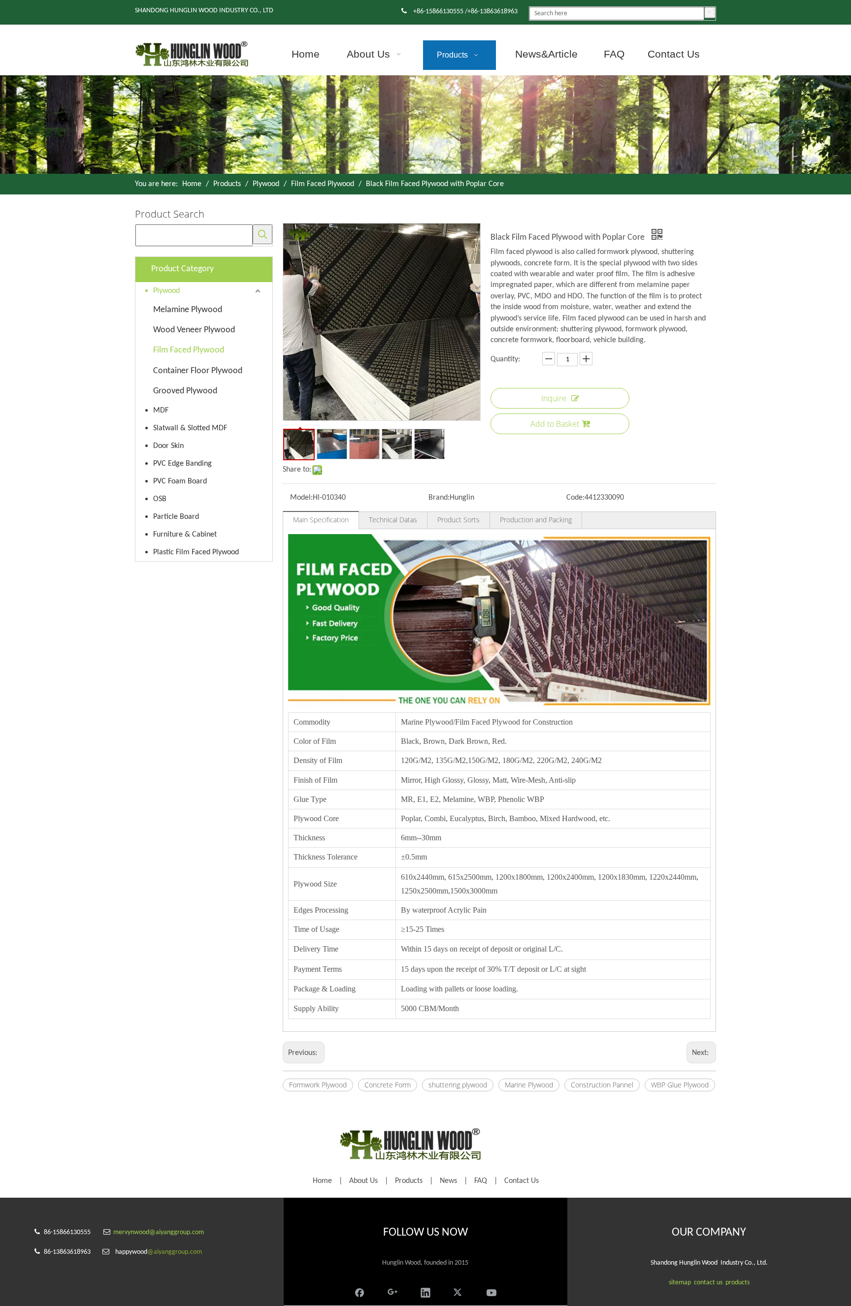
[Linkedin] (425, 1291)
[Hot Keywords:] (710, 12)
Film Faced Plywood (188, 350)
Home (322, 1181)
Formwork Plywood (318, 1084)
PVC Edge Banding (182, 464)
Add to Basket (554, 423)
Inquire (553, 398)
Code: (575, 498)
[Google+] (392, 1291)
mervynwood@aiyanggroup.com (158, 1232)
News (448, 1181)
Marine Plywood (529, 1084)
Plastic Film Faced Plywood (196, 552)
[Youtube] (491, 1291)
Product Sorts (458, 519)
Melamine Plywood (187, 310)
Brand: (439, 498)
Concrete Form (387, 1084)
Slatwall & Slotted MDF (190, 428)
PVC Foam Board (180, 481)
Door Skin (168, 446)
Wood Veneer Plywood (194, 330)
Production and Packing (536, 519)
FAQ (480, 1181)
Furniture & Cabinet (185, 535)
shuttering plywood (457, 1084)
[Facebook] (359, 1291)
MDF (160, 410)
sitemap (680, 1282)
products (737, 1282)
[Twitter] (458, 1291)
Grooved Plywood (185, 391)
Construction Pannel (602, 1084)
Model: (301, 498)
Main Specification (321, 519)
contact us (708, 1282)
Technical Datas (393, 519)
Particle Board (176, 517)
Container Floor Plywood (197, 371)
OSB (159, 499)
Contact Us (521, 1181)
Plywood (166, 291)
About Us (363, 1181)
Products (409, 1181)
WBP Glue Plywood (680, 1084)
